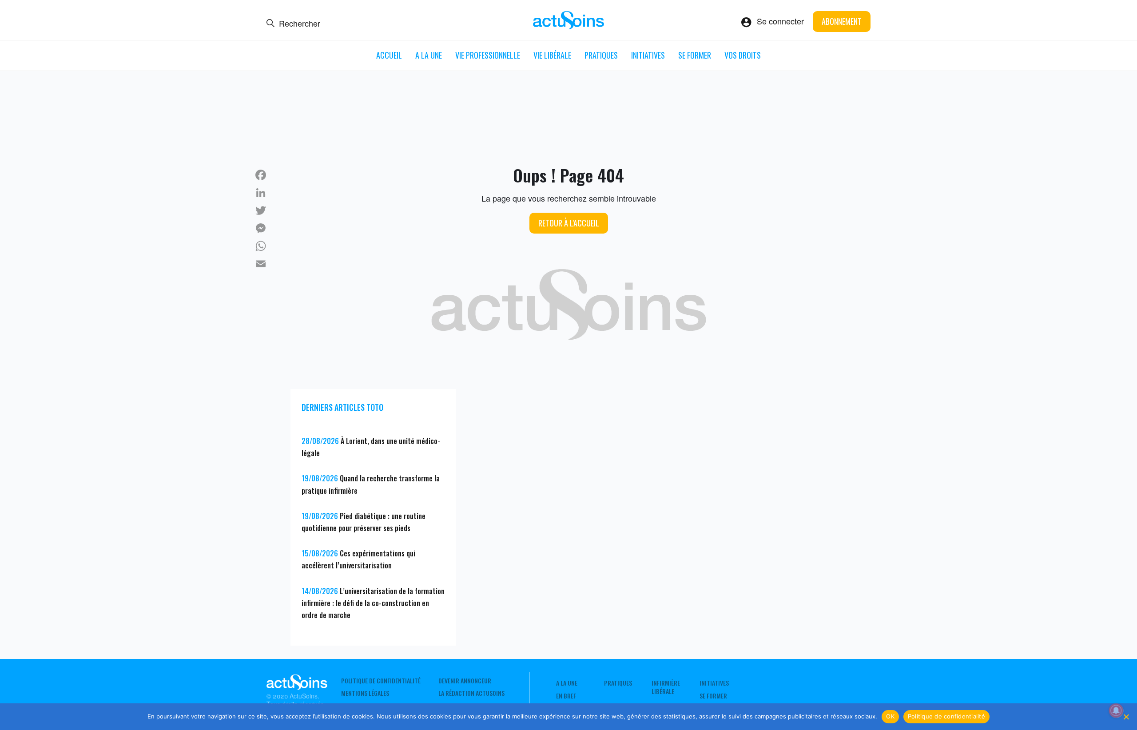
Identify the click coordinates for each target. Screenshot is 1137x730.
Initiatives (648, 55)
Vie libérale (552, 55)
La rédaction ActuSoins (471, 693)
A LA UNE (428, 55)
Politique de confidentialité (381, 681)
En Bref (566, 696)
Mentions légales (365, 693)
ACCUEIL (389, 55)
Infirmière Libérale (666, 687)
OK (890, 716)
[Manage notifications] (1116, 710)
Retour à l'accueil (568, 223)
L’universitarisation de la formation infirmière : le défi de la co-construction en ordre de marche (373, 603)
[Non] (1125, 716)
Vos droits (742, 55)
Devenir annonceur (464, 681)
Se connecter (780, 21)
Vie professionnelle (487, 55)
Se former (694, 55)
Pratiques (601, 55)
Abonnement (842, 21)
